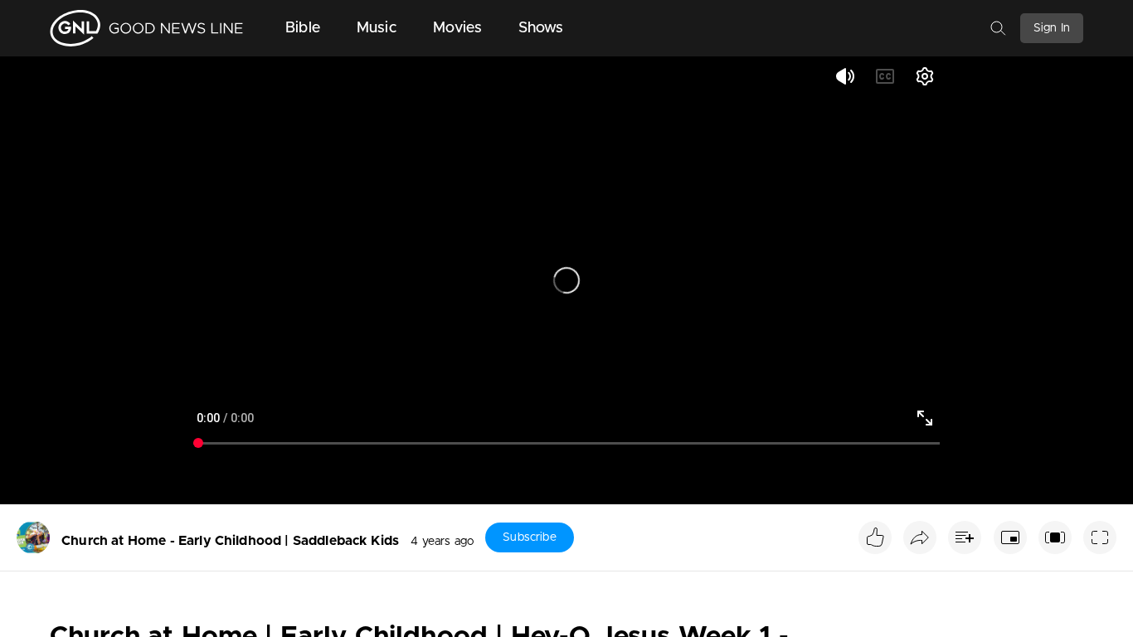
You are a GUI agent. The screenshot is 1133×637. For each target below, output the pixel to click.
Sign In (1051, 28)
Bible (302, 28)
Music (376, 28)
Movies (457, 28)
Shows (541, 28)
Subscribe (529, 537)
